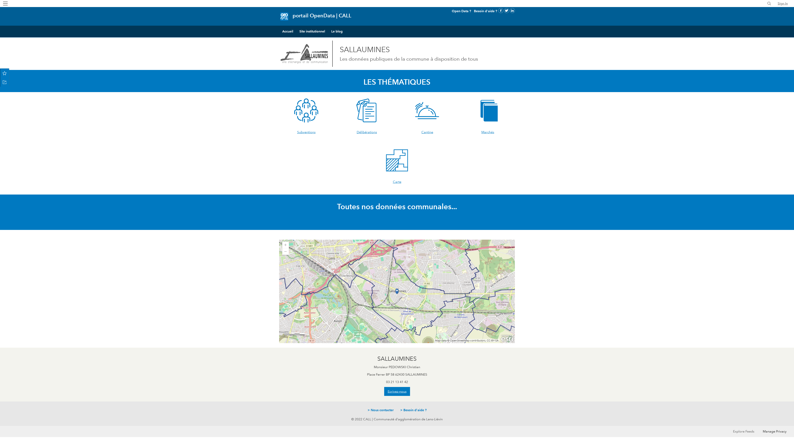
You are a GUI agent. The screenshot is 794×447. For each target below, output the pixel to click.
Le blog (337, 31)
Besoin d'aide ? (485, 11)
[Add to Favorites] (4, 73)
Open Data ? (461, 11)
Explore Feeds (743, 431)
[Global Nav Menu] (5, 3)
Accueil (287, 31)
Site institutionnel (312, 31)
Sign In (783, 3)
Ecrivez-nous (397, 391)
